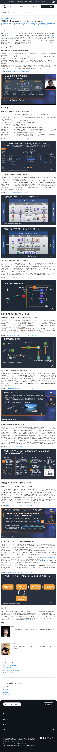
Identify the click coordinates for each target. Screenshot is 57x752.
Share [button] (46, 24)
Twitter (6, 686)
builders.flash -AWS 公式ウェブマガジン (12, 670)
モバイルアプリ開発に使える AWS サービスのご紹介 (18, 278)
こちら (5, 618)
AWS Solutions (25, 564)
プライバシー (6, 743)
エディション (29, 12)
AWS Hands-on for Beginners (47, 557)
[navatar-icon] (53, 2)
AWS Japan (5, 23)
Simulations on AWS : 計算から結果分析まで (15, 446)
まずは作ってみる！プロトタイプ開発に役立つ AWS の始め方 (20, 572)
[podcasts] (52, 738)
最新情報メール (9, 692)
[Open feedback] (55, 376)
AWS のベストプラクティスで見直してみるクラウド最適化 (19, 505)
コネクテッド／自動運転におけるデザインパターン (18, 192)
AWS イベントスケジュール (9, 668)
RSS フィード (7, 694)
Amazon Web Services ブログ (8, 18)
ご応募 (27, 619)
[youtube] (50, 738)
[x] (38, 738)
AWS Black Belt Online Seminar (41, 560)
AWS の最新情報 (7, 667)
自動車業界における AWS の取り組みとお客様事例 (17, 71)
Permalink (40, 24)
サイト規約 (13, 743)
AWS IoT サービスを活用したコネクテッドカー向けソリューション (21, 335)
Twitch (6, 691)
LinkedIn (7, 689)
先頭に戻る (27, 748)
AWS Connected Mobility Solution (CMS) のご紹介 (17, 139)
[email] (38, 741)
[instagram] (45, 738)
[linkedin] (43, 738)
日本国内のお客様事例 (8, 672)
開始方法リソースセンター (9, 665)
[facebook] (41, 738)
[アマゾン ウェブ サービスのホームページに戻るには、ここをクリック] (5, 7)
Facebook (6, 687)
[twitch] (48, 738)
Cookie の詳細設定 (21, 743)
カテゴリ (20, 12)
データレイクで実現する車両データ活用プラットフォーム (19, 388)
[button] (54, 2)
